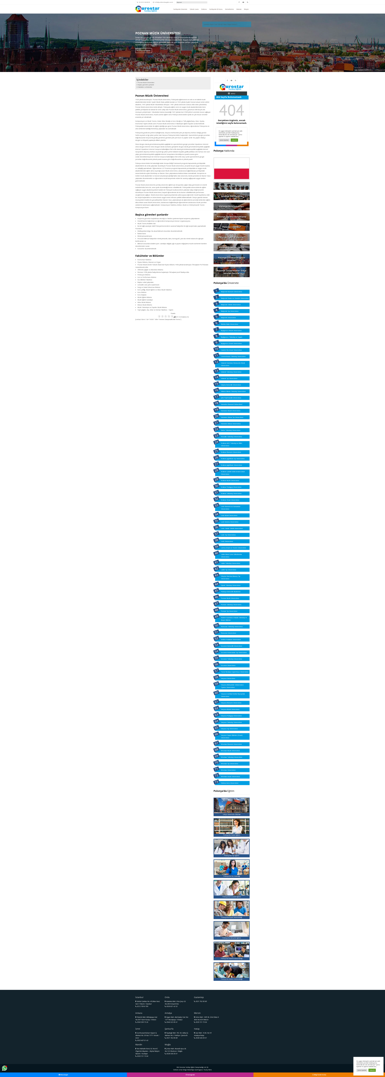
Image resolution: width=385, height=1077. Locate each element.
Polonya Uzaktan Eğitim (231, 247)
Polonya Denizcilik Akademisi (230, 592)
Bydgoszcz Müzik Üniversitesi (231, 330)
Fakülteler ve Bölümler (145, 87)
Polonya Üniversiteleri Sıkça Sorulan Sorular (231, 272)
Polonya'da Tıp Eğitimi (231, 856)
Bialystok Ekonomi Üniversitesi (231, 292)
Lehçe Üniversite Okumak (231, 814)
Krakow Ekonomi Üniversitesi (231, 452)
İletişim (246, 9)
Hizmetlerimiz (188, 2)
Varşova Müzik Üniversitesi (230, 709)
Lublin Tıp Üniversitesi (228, 570)
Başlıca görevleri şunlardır (146, 85)
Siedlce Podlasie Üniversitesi (231, 639)
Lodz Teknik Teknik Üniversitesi (232, 528)
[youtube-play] (243, 2)
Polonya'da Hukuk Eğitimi (231, 835)
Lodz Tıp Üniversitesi (228, 535)
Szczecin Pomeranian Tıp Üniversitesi (234, 652)
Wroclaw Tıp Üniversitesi (229, 764)
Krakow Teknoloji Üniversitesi (231, 493)
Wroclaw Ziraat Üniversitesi (230, 777)
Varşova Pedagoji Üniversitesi (231, 716)
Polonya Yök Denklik (231, 196)
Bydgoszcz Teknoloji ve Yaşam (231, 337)
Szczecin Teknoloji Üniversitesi (231, 659)
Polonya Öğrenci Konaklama (231, 216)
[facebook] (239, 2)
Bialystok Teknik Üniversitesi (231, 305)
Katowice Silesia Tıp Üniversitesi (232, 417)
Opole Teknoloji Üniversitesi (230, 585)
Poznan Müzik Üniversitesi (146, 82)
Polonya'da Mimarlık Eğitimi (231, 938)
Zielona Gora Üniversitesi (229, 783)
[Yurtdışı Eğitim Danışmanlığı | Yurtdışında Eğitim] (147, 9)
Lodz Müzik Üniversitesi (229, 515)
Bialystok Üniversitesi (228, 318)
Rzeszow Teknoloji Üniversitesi (232, 627)
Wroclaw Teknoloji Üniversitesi (231, 757)
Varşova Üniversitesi (228, 678)
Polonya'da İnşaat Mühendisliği (231, 917)
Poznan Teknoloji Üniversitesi (231, 605)
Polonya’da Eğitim (143, 50)
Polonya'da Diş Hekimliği (231, 876)
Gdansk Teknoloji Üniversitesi (231, 372)
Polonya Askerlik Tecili (231, 186)
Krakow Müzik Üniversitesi (230, 480)
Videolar (239, 9)
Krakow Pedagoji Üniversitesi (231, 487)
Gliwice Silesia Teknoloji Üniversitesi (233, 391)
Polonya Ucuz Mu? (231, 227)
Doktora (204, 9)
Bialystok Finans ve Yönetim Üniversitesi (235, 298)
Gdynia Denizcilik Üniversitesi (231, 385)
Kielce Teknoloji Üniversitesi (230, 430)
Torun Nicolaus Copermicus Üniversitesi (234, 672)
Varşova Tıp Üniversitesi (229, 729)
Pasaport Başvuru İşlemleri (203, 2)
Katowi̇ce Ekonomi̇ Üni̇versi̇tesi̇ (231, 404)
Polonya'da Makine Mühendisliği (231, 979)
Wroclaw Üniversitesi (228, 770)
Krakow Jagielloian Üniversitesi (231, 465)
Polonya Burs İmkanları (231, 206)
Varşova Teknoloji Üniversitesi (231, 722)
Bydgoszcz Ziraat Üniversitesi (231, 343)
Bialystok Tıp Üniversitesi (229, 311)
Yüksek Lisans (194, 9)
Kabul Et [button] (372, 1070)
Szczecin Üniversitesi (228, 665)
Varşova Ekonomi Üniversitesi (231, 703)
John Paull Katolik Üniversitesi (231, 398)
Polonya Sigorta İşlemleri (231, 237)
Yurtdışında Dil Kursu (215, 9)
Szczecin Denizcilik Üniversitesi (231, 646)
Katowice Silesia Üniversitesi (231, 424)
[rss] (247, 2)
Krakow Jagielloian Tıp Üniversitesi (233, 459)
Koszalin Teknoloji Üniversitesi (231, 437)
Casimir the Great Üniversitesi (231, 350)
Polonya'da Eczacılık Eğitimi (231, 897)
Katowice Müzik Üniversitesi (230, 411)
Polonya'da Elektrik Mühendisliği (231, 958)
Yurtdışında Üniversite (180, 9)
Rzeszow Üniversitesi (228, 633)
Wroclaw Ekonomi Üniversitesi (231, 744)
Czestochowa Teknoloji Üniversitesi (233, 356)
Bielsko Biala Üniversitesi (229, 324)
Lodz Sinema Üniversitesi (229, 522)
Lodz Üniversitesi (227, 541)
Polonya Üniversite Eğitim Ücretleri (231, 259)
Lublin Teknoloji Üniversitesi (230, 563)
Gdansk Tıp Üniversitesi (229, 378)
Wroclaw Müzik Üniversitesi (230, 751)
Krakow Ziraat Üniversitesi (230, 500)
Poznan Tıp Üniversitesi (229, 611)
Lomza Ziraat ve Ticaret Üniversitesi (233, 548)
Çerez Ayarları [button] (362, 1070)
